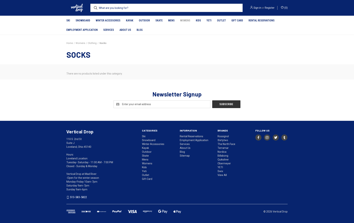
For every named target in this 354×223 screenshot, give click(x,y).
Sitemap (185, 155)
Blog (140, 29)
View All (222, 175)
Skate (159, 20)
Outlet (221, 20)
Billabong (223, 155)
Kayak (129, 20)
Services (108, 29)
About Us (125, 29)
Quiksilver (223, 159)
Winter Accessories (108, 20)
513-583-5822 (78, 197)
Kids (198, 20)
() (286, 7)
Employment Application (82, 29)
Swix (220, 171)
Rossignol (223, 136)
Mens (171, 20)
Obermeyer (224, 163)
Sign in (257, 7)
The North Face (226, 144)
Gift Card (237, 20)
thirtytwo (223, 140)
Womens (185, 20)
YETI (220, 167)
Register (270, 7)
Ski (68, 20)
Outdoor (144, 20)
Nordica (222, 151)
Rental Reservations (262, 20)
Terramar (223, 147)
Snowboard (83, 20)
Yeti (208, 20)
